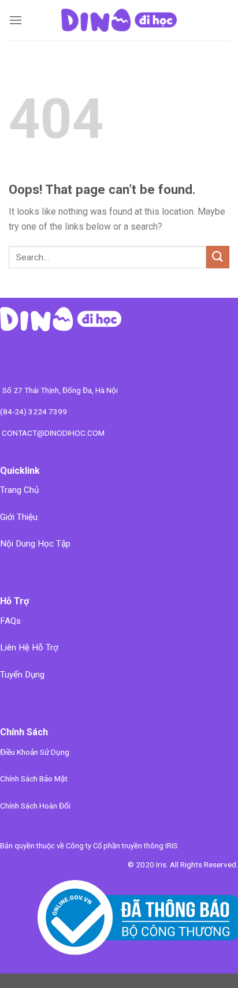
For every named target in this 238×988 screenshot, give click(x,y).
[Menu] (16, 20)
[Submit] (217, 257)
